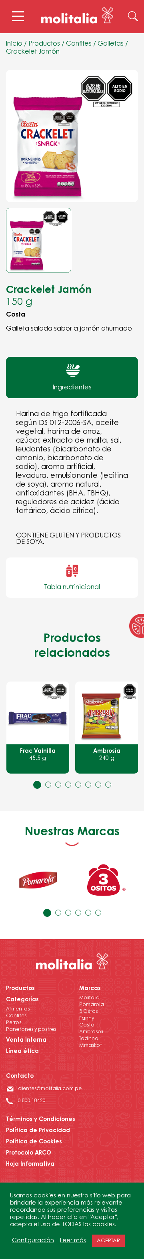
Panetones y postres (31, 1029)
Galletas (111, 44)
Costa (86, 1025)
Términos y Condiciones (40, 1120)
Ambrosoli (91, 1032)
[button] (37, 785)
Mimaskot (90, 1045)
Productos (44, 44)
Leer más (73, 1241)
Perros (13, 1022)
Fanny (86, 1018)
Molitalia (89, 998)
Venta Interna (26, 1040)
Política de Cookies (34, 1142)
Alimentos (18, 1009)
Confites (79, 44)
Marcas (90, 989)
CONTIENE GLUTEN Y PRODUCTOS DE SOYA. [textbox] (68, 539)
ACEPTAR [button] (108, 1240)
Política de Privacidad (38, 1131)
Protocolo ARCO (28, 1153)
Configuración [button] (33, 1241)
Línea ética (22, 1052)
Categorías (22, 1000)
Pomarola (91, 1004)
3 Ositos (88, 1011)
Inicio (14, 44)
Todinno (88, 1038)
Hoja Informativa (30, 1164)
